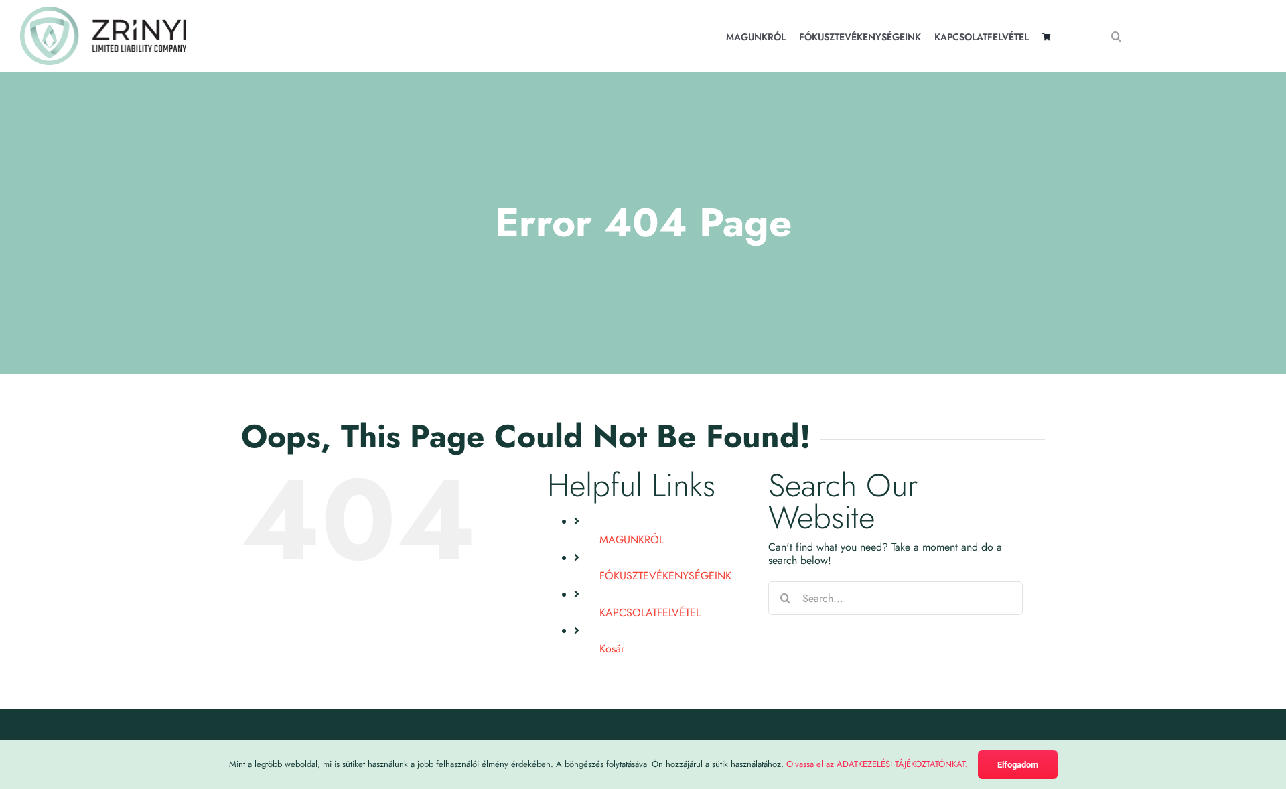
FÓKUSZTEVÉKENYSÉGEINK (665, 575)
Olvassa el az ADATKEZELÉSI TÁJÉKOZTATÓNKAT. (877, 764)
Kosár (611, 648)
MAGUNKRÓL (631, 539)
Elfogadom (1017, 765)
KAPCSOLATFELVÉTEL (650, 612)
